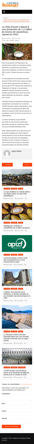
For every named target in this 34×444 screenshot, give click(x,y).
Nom (3, 403)
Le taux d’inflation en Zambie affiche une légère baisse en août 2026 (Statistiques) (17, 194)
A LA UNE (5, 40)
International (22, 367)
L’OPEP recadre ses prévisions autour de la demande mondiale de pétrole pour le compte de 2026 (16, 372)
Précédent (8, 164)
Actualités (11, 40)
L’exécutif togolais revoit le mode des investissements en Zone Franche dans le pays (15, 260)
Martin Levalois (9, 198)
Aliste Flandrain (9, 230)
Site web (4, 418)
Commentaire (6, 393)
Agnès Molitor (7, 38)
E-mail (4, 411)
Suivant (26, 164)
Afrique (17, 40)
